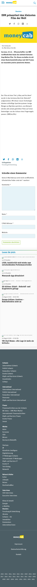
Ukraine (5, 514)
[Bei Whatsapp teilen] (18, 23)
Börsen (4, 437)
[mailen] (27, 23)
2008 (3, 579)
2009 (34, 576)
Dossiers (18, 11)
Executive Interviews (9, 496)
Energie (5, 503)
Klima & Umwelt (7, 501)
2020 (26, 574)
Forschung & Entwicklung (9, 165)
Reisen (4, 482)
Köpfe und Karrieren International (14, 400)
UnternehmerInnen (8, 525)
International (7, 387)
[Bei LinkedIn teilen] (22, 23)
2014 (14, 576)
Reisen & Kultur (7, 474)
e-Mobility (6, 506)
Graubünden (6, 379)
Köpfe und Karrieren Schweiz (12, 376)
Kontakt (18, 554)
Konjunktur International (11, 395)
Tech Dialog (6, 467)
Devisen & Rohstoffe (9, 440)
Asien (4, 429)
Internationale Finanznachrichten (13, 413)
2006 (12, 579)
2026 (2, 574)
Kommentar (6, 185)
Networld (5, 469)
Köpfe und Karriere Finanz (11, 416)
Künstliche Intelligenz (9, 450)
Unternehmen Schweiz (10, 366)
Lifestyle (5, 480)
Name (4, 214)
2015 (10, 576)
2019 (30, 574)
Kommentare (6, 522)
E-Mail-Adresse (7, 223)
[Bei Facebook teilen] (14, 23)
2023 (14, 574)
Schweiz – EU (7, 517)
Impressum (18, 544)
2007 (8, 579)
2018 (34, 574)
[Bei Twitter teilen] (9, 23)
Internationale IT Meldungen (12, 459)
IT (3, 448)
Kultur (4, 477)
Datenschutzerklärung (18, 549)
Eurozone (5, 432)
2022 (18, 574)
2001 (33, 579)
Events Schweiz (7, 374)
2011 (26, 576)
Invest (4, 421)
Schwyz (5, 382)
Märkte (4, 427)
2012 (22, 576)
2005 (16, 579)
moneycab (7, 46)
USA (3, 435)
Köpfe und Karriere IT (10, 461)
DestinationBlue (7, 485)
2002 (29, 579)
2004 (20, 579)
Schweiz (5, 363)
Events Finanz (7, 419)
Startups (5, 445)
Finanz (4, 405)
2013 (18, 576)
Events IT (5, 464)
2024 (10, 574)
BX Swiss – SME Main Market (12, 411)
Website (5, 232)
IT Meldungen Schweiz (10, 456)
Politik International (9, 392)
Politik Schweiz (7, 368)
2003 (24, 579)
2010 (29, 576)
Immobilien (6, 520)
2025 (6, 574)
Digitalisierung (7, 453)
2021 (22, 574)
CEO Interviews (7, 493)
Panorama (5, 398)
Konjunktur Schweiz (9, 371)
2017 (2, 576)
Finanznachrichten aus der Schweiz (14, 408)
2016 (6, 576)
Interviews (6, 490)
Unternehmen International (11, 389)
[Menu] (3, 3)
